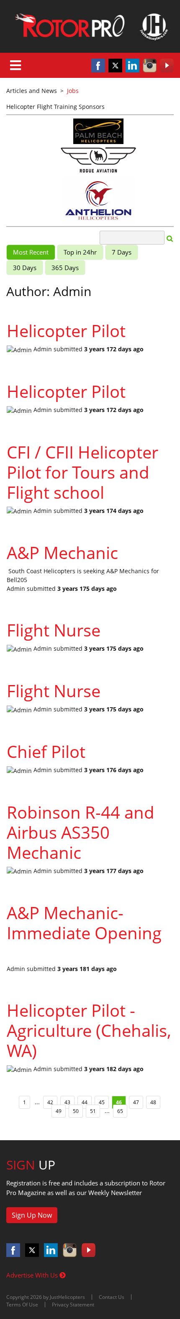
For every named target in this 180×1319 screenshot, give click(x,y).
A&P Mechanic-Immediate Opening (84, 922)
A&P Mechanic (62, 552)
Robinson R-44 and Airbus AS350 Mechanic (80, 832)
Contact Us (111, 1297)
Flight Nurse (53, 629)
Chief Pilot (46, 751)
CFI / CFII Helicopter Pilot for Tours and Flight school (82, 472)
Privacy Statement (73, 1304)
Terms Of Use (22, 1304)
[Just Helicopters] (90, 26)
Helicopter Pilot (66, 330)
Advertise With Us (32, 1275)
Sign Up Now (32, 1215)
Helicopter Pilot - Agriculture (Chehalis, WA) (89, 1030)
